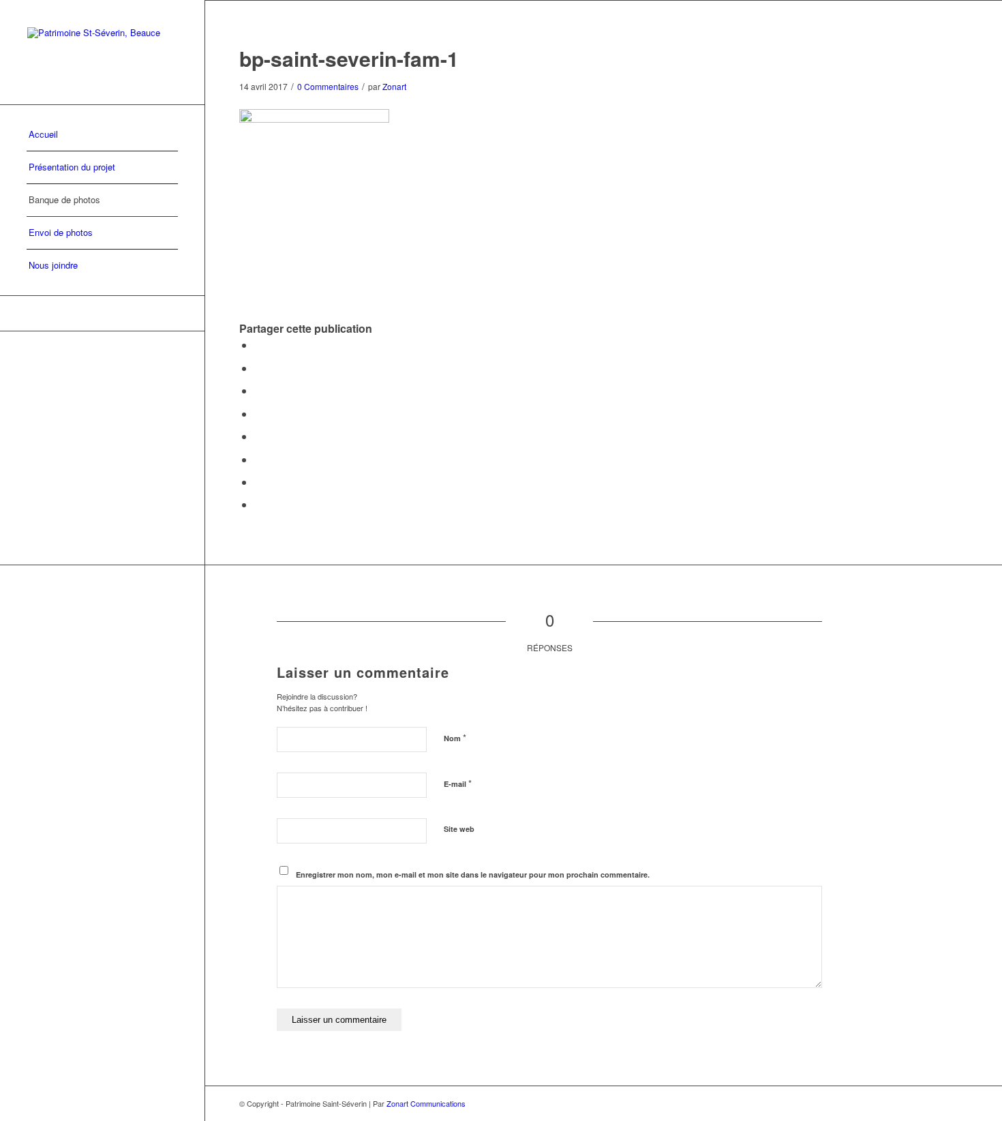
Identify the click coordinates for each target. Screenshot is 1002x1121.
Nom (455, 737)
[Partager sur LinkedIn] (258, 413)
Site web (459, 829)
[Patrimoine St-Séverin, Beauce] (102, 52)
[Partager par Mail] (258, 504)
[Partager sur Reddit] (258, 482)
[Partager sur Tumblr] (258, 436)
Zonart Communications (426, 1103)
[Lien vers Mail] (102, 313)
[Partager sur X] (258, 368)
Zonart (394, 86)
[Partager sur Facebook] (258, 345)
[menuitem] (102, 135)
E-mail (458, 783)
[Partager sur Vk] (258, 459)
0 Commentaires (328, 86)
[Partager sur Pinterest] (258, 390)
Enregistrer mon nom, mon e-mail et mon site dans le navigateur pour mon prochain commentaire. (473, 874)
